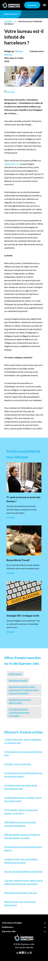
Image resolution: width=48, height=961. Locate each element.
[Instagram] (25, 952)
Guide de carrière (10, 14)
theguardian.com (12, 164)
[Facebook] (20, 952)
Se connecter (32, 5)
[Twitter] (17, 952)
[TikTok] (28, 952)
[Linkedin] (23, 952)
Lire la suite (10, 517)
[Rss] (31, 952)
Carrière (8, 21)
